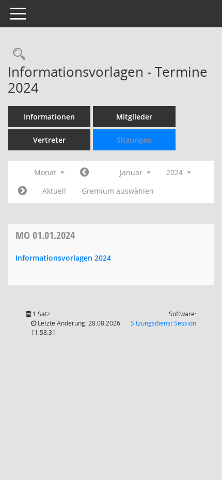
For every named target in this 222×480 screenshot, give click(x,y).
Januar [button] (132, 172)
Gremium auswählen (118, 191)
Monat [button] (46, 172)
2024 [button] (175, 172)
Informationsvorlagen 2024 (63, 258)
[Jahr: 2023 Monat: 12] (84, 172)
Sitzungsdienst (163, 323)
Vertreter (49, 140)
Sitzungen (134, 140)
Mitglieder (134, 117)
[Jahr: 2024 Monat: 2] (22, 191)
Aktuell (54, 191)
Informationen (49, 117)
